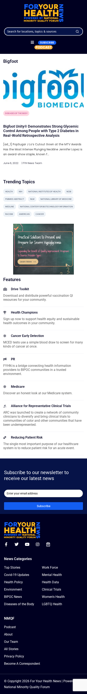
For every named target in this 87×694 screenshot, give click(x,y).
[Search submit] (77, 31)
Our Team (11, 642)
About (8, 634)
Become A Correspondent (22, 664)
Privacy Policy (14, 656)
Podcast (10, 627)
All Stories (11, 649)
